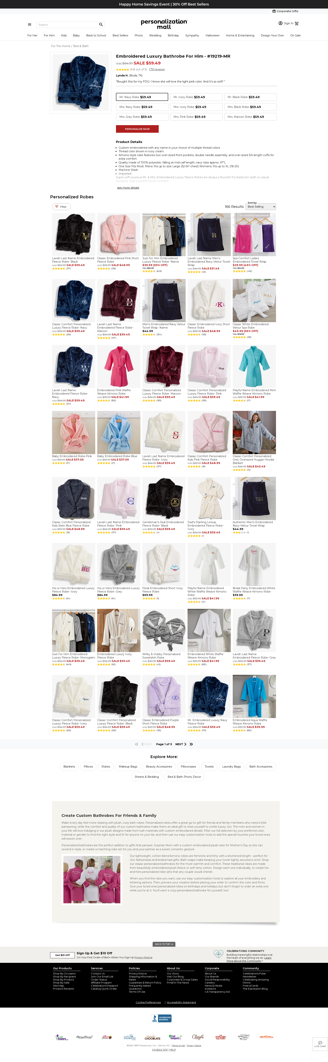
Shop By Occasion (64, 973)
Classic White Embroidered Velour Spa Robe (251, 326)
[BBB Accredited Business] (161, 1021)
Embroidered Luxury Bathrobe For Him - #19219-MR (173, 56)
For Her (32, 35)
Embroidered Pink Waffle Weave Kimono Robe (114, 392)
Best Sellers (120, 35)
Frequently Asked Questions (140, 987)
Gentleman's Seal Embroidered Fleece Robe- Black (163, 523)
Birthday (173, 35)
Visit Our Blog (175, 976)
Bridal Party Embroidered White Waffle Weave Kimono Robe (254, 589)
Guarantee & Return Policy (145, 982)
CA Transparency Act (217, 991)
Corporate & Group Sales (182, 979)
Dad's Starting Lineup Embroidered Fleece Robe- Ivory (206, 525)
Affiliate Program (101, 982)
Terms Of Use (137, 991)
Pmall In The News (178, 982)
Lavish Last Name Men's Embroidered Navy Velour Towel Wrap (209, 262)
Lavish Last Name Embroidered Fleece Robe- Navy (70, 394)
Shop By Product (63, 979)
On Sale (295, 35)
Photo (139, 35)
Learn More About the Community (249, 959)
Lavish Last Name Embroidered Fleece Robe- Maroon (115, 328)
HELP (173, 1049)
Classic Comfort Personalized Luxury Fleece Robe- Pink (207, 392)
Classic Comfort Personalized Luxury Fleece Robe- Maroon (161, 392)
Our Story (173, 973)
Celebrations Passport (104, 985)
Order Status (99, 979)
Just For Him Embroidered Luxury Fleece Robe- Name (160, 260)
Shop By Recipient (64, 976)
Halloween (213, 35)
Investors (210, 988)
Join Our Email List (102, 976)
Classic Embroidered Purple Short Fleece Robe (160, 721)
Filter (63, 206)
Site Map (58, 985)
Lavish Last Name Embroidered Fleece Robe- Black (73, 260)
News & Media (213, 985)
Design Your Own (272, 35)
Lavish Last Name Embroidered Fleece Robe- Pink (118, 523)
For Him (49, 35)
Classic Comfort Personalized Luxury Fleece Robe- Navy (71, 326)
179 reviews (157, 69)
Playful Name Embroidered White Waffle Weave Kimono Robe (207, 591)
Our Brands (212, 976)
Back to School (96, 35)
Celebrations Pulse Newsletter (254, 975)
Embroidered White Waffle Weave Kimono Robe (205, 655)
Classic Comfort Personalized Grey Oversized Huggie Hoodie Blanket (253, 459)
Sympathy (192, 35)
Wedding (155, 35)
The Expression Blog (255, 988)
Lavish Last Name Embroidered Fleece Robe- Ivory (163, 457)
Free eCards (250, 985)
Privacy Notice (143, 957)
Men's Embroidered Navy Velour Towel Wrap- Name (163, 326)
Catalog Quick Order (104, 988)
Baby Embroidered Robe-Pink (72, 456)
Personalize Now (137, 129)
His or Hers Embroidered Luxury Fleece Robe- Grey (118, 589)
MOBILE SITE (160, 1049)
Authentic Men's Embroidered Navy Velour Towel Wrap (253, 523)
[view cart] (297, 23)
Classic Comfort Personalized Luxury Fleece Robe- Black (116, 721)
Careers (210, 982)
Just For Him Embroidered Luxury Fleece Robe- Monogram (73, 655)
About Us (210, 973)
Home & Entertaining (240, 35)
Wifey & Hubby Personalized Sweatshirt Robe (161, 655)
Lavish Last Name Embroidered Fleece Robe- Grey (254, 655)
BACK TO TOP (163, 944)
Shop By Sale (61, 982)
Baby (76, 35)
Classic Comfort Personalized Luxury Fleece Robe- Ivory (71, 721)
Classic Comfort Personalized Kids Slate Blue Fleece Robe (71, 523)
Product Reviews (63, 988)
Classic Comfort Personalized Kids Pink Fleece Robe (207, 457)
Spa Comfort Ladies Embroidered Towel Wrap (249, 260)
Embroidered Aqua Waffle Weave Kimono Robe (250, 721)
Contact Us (98, 973)
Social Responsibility (217, 979)
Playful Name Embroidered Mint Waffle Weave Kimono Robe (254, 392)
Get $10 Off (62, 955)
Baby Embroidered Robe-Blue (117, 456)
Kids (64, 35)
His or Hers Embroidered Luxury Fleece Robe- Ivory (73, 589)
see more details (128, 187)
